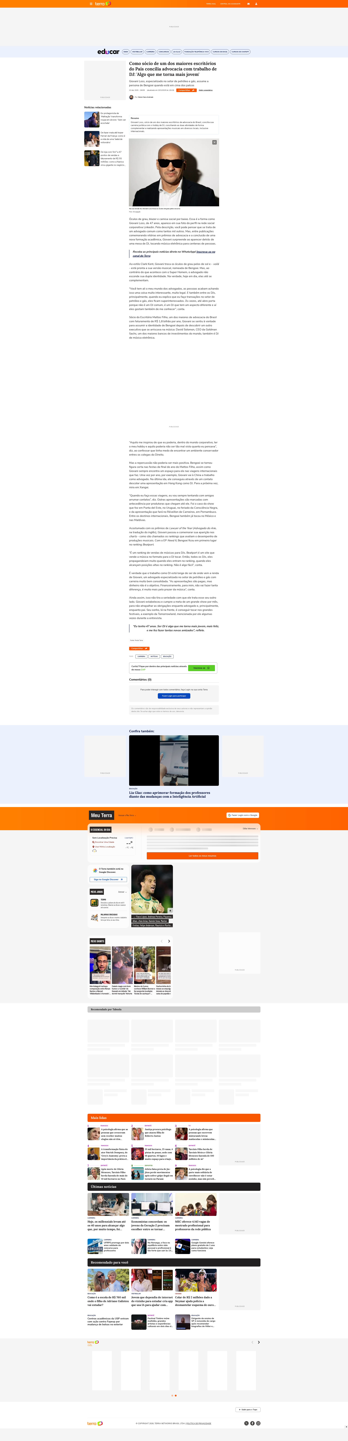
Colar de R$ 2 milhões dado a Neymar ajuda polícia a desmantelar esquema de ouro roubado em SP (194, 1301)
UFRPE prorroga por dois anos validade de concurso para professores (116, 1246)
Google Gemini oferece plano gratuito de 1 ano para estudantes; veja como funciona (203, 1246)
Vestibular (136, 1294)
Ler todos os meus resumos (202, 855)
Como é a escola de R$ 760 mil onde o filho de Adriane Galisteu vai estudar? (108, 1301)
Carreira (141, 656)
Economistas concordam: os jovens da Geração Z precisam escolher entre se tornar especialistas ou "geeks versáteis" (150, 1225)
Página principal (103, 4)
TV (190, 1126)
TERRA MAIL (211, 4)
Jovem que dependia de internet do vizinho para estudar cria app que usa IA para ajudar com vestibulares (152, 1301)
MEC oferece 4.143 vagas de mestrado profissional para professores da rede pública (193, 1225)
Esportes (149, 1166)
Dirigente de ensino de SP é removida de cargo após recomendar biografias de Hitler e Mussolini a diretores (203, 1322)
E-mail (248, 4)
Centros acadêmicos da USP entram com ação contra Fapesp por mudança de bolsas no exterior (108, 1321)
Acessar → (122, 891)
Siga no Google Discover (106, 879)
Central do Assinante (230, 4)
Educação (167, 656)
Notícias (154, 656)
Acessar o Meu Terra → (127, 815)
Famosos (104, 1126)
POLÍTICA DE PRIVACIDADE (198, 1423)
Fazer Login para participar (174, 696)
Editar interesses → (250, 828)
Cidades (178, 1294)
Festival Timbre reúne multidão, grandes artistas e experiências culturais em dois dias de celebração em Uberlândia (160, 1322)
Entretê (148, 1126)
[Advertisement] (239, 1246)
